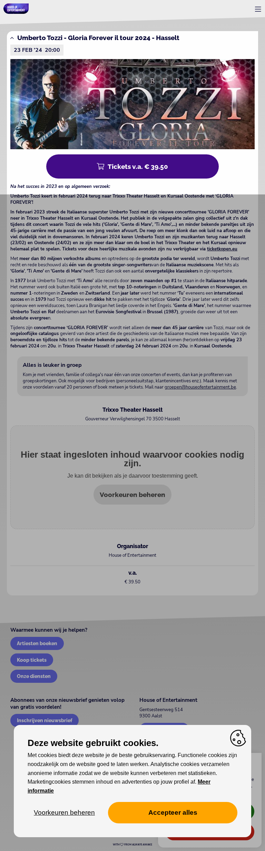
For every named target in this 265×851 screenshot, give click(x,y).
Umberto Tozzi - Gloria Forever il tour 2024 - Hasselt (98, 37)
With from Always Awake (132, 845)
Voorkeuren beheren (132, 494)
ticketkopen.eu (222, 249)
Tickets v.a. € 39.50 (138, 166)
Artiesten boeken (37, 643)
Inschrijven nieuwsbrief (44, 720)
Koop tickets (32, 660)
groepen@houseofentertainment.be (200, 387)
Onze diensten (34, 676)
